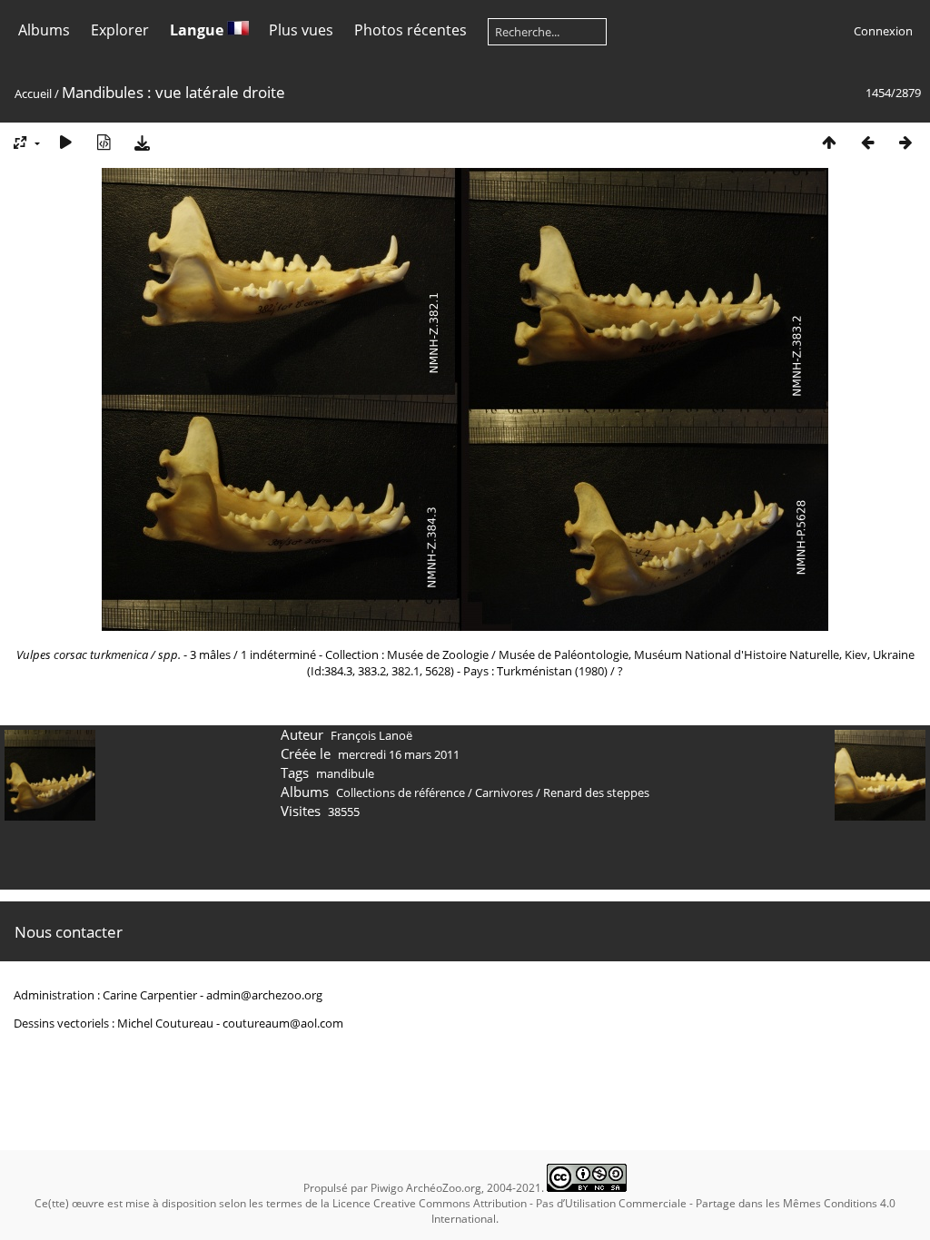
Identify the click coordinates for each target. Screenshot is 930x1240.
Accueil (33, 93)
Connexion (883, 31)
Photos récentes (410, 30)
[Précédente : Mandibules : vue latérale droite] (867, 142)
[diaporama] (65, 142)
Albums (44, 30)
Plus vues (301, 30)
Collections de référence (400, 792)
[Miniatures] (829, 142)
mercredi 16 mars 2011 (399, 754)
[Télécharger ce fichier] (142, 142)
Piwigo (387, 1188)
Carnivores (504, 792)
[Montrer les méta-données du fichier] (103, 142)
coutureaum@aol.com (283, 1023)
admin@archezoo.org (264, 995)
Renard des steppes (596, 792)
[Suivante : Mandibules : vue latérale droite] (905, 142)
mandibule (345, 773)
